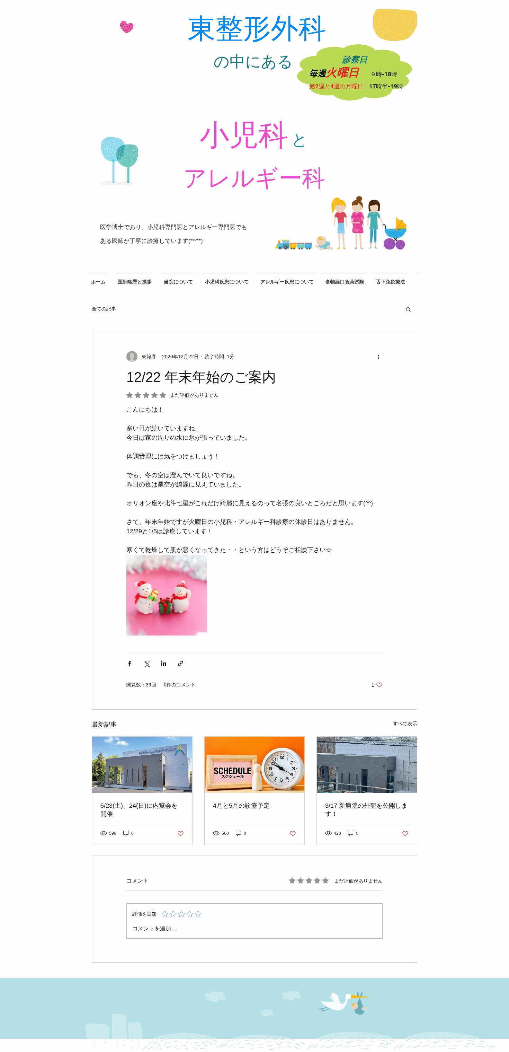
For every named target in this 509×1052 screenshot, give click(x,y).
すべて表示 (405, 723)
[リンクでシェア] (180, 663)
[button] (408, 309)
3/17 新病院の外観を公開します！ (366, 809)
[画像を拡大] (166, 595)
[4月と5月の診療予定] (255, 765)
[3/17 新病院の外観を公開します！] (367, 765)
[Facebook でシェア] (129, 663)
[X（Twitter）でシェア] (146, 663)
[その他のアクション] (378, 356)
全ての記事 (104, 309)
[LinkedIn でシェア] (163, 663)
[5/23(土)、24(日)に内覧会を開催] (142, 765)
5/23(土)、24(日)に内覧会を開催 (139, 809)
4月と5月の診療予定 (241, 805)
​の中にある (253, 61)
